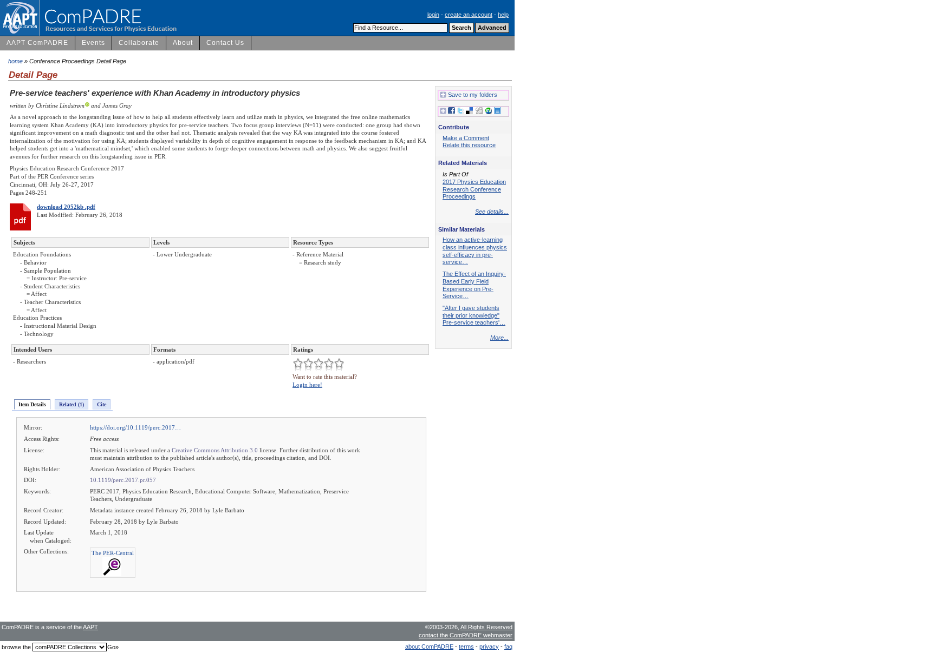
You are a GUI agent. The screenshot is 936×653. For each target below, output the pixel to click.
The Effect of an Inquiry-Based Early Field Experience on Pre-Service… (474, 285)
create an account (468, 14)
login (433, 14)
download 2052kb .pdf (66, 206)
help (503, 14)
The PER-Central (113, 553)
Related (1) (71, 404)
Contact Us (225, 43)
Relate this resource (469, 145)
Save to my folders (472, 94)
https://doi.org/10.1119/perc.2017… (135, 427)
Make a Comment (466, 138)
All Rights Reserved (486, 627)
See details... (492, 211)
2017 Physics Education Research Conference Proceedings (474, 189)
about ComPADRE (429, 646)
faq (508, 646)
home (15, 61)
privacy (489, 646)
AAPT (90, 627)
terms (466, 646)
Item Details (32, 404)
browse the (16, 647)
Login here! (307, 384)
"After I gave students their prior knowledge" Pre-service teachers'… (474, 315)
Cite (101, 404)
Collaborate (139, 43)
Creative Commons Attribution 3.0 (215, 450)
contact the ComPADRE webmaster (465, 635)
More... (499, 337)
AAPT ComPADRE (37, 43)
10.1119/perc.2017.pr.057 (123, 480)
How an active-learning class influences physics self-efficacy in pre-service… (475, 250)
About (183, 43)
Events (93, 43)
